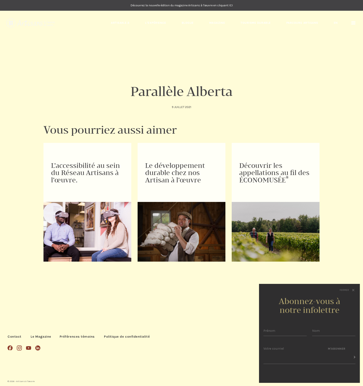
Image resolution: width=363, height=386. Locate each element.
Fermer (345, 290)
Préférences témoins (77, 337)
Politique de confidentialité (127, 337)
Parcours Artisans (302, 23)
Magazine (217, 23)
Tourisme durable (256, 23)
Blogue (188, 23)
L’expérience (155, 23)
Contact (14, 337)
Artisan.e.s (120, 23)
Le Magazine (41, 337)
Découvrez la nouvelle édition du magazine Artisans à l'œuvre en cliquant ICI (181, 5)
